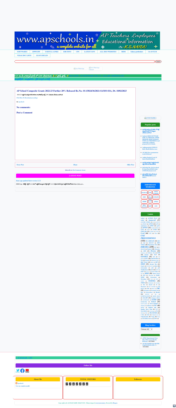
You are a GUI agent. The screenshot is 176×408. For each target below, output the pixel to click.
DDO (158, 241)
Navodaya (143, 279)
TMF (146, 313)
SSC (155, 305)
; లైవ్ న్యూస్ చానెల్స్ (33, 79)
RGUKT (147, 294)
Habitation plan (155, 260)
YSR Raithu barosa (147, 318)
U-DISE (150, 197)
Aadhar (143, 218)
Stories (142, 307)
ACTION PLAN (152, 218)
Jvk (152, 270)
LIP (141, 273)
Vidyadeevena (155, 315)
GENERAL (144, 256)
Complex (152, 231)
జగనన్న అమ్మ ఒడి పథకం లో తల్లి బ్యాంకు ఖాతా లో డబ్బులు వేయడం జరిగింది (150, 130)
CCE (148, 229)
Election (153, 251)
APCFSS (158, 222)
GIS (154, 257)
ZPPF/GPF (36, 51)
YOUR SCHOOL (156, 192)
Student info (152, 307)
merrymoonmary (100, 403)
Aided (142, 220)
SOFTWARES (22, 51)
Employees (143, 253)
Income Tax (153, 264)
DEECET (151, 243)
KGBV (142, 271)
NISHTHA (151, 281)
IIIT (156, 262)
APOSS (151, 224)
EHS (144, 197)
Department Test (152, 245)
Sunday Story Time (146, 309)
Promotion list (154, 290)
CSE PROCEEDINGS (148, 237)
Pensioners (143, 286)
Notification (150, 283)
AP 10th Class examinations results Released (150, 153)
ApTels (158, 226)
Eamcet (149, 249)
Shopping (143, 305)
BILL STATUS (144, 206)
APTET (145, 227)
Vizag (153, 317)
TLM (142, 313)
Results (158, 292)
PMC (148, 288)
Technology (151, 311)
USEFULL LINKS (51, 51)
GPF (150, 206)
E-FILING (156, 197)
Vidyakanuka (144, 317)
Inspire (142, 266)
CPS (77, 51)
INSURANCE (149, 266)
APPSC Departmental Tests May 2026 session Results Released (150, 339)
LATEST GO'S (89, 51)
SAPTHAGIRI (146, 300)
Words (158, 316)
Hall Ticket (144, 262)
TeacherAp (144, 192)
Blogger (115, 403)
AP (153, 222)
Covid (143, 233)
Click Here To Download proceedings (27, 98)
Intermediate (144, 268)
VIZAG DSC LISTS (24, 55)
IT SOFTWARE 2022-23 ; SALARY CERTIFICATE (92, 75)
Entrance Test (151, 253)
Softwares (149, 305)
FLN (155, 255)
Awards (152, 227)
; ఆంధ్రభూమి (19, 79)
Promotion (146, 290)
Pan (144, 285)
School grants (144, 303)
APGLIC (144, 224)
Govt (142, 260)
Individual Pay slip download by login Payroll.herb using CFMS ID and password (150, 169)
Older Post (130, 165)
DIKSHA (145, 246)
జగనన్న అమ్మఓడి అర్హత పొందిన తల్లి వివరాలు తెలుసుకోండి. (150, 163)
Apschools (20, 383)
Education (157, 249)
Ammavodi (152, 220)
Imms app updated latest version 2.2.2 (28, 181)
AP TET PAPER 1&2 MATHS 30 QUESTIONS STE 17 (150, 344)
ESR (158, 253)
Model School (156, 273)
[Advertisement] (61, 14)
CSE (150, 192)
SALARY (145, 298)
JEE (152, 268)
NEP (157, 279)
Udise (148, 315)
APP (157, 224)
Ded (144, 243)
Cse (156, 233)
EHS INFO (67, 51)
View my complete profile (23, 386)
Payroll (150, 285)
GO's (146, 258)
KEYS (157, 269)
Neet (152, 279)
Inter (156, 266)
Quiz (142, 292)
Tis (157, 311)
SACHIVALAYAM (145, 296)
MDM (123, 51)
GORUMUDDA (154, 258)
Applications (144, 226)
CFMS (150, 201)
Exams (146, 255)
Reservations (149, 292)
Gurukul (147, 260)
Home (75, 165)
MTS (144, 275)
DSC (155, 247)
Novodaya (158, 283)
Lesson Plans (154, 271)
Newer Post (20, 165)
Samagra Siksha (155, 298)
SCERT (154, 300)
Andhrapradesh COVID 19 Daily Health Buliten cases (149, 148)
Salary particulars (137, 51)
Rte (155, 294)
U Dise (142, 315)
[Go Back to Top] (174, 406)
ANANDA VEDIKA (146, 222)
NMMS (143, 283)
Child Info (144, 231)
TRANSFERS (153, 313)
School (153, 301)
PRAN (153, 288)
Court (157, 231)
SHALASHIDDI (154, 303)
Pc (156, 285)
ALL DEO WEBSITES (108, 51)
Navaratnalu (153, 277)
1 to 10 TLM (152, 51)
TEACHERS (144, 311)
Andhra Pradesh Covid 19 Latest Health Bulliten (149, 158)
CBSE (142, 229)
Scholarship (144, 302)
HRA (152, 262)
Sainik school (156, 296)
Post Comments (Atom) (79, 170)
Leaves (147, 271)
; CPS (20, 357)
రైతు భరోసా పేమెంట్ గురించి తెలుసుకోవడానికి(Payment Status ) (149, 175)
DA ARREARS (150, 241)
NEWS (142, 281)
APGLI (156, 201)
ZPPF (155, 318)
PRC (158, 288)
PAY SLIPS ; (65, 75)
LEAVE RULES (42, 55)
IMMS (143, 264)
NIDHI (144, 201)
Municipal (151, 275)
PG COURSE (152, 286)
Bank (157, 227)
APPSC (152, 226)
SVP (156, 309)
